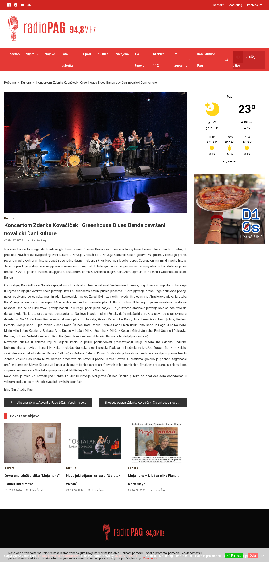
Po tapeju (140, 59)
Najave (50, 54)
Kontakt (218, 5)
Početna (13, 54)
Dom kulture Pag (206, 59)
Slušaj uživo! (244, 61)
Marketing (235, 5)
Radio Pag (39, 240)
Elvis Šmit (36, 490)
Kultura (103, 54)
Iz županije (180, 59)
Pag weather (229, 161)
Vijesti (30, 54)
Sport (87, 54)
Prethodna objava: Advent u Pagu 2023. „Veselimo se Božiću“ (53, 402)
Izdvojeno (122, 54)
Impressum (254, 5)
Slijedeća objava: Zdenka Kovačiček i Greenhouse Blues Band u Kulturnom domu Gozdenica (145, 402)
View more (150, 558)
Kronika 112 (159, 59)
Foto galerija (67, 59)
